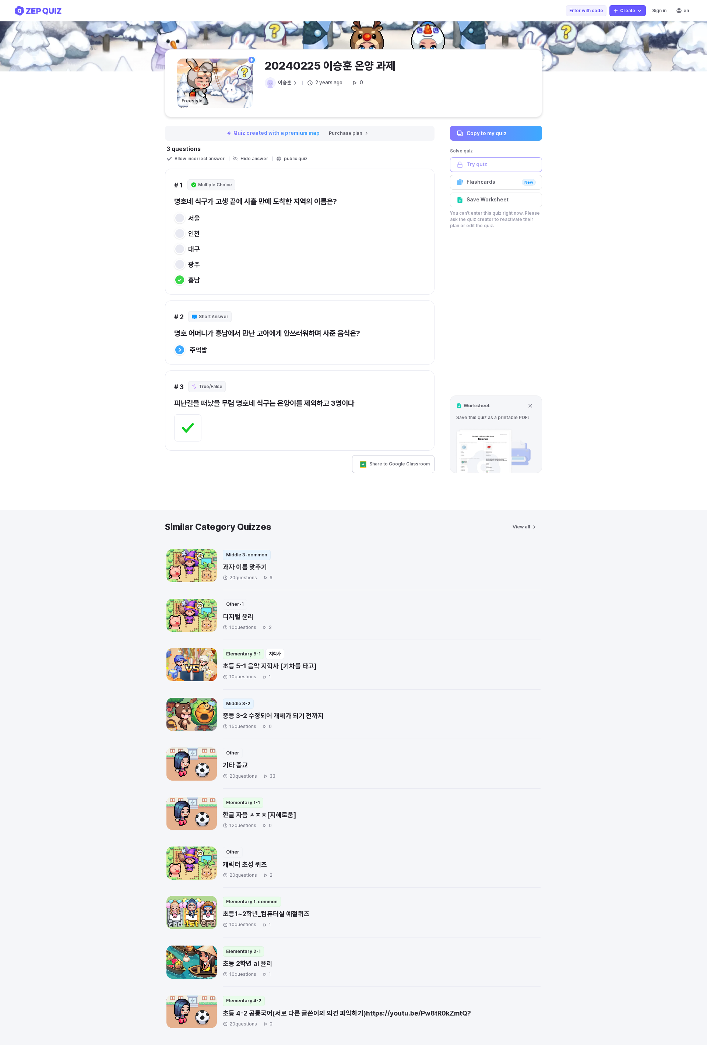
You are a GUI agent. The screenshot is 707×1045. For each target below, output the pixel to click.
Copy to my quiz (487, 133)
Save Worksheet (488, 200)
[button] (496, 434)
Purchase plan (345, 133)
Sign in (659, 10)
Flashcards (500, 182)
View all (521, 526)
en (686, 10)
